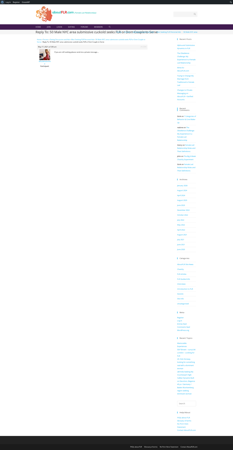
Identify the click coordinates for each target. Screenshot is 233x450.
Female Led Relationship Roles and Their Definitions (186, 148)
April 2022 (181, 230)
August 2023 (182, 200)
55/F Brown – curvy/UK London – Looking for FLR (186, 352)
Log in (179, 320)
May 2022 (181, 225)
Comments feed (183, 327)
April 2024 (181, 195)
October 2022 (182, 215)
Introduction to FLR (185, 289)
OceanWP (26, 2)
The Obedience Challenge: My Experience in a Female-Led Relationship (185, 133)
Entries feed (182, 324)
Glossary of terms (184, 420)
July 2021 (180, 239)
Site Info (180, 298)
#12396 (143, 47)
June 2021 (181, 244)
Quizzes (180, 294)
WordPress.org (183, 330)
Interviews (181, 284)
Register (16, 2)
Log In (8, 2)
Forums (46, 39)
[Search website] (110, 27)
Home (39, 39)
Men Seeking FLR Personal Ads (82, 39)
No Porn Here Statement (169, 447)
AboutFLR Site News (185, 264)
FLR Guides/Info (183, 279)
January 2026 (182, 185)
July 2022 (180, 220)
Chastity (180, 269)
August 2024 (182, 190)
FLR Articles (181, 274)
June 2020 (181, 249)
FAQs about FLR (183, 417)
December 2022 (183, 210)
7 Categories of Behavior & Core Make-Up (186, 119)
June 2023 (181, 205)
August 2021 (182, 234)
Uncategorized (183, 303)
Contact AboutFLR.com (186, 430)
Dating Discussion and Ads (60, 39)
